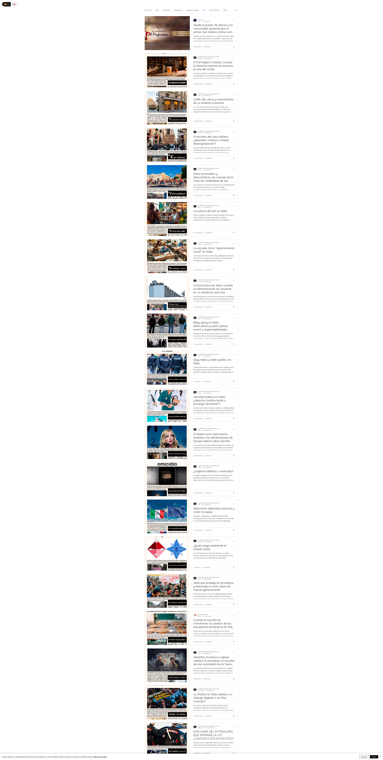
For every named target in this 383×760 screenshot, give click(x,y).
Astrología (166, 10)
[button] (236, 10)
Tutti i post (148, 10)
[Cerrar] (380, 756)
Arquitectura (178, 10)
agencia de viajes (193, 10)
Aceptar (374, 757)
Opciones (364, 757)
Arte (157, 10)
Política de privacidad (100, 757)
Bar (204, 10)
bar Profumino (214, 10)
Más (224, 10)
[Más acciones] (234, 20)
